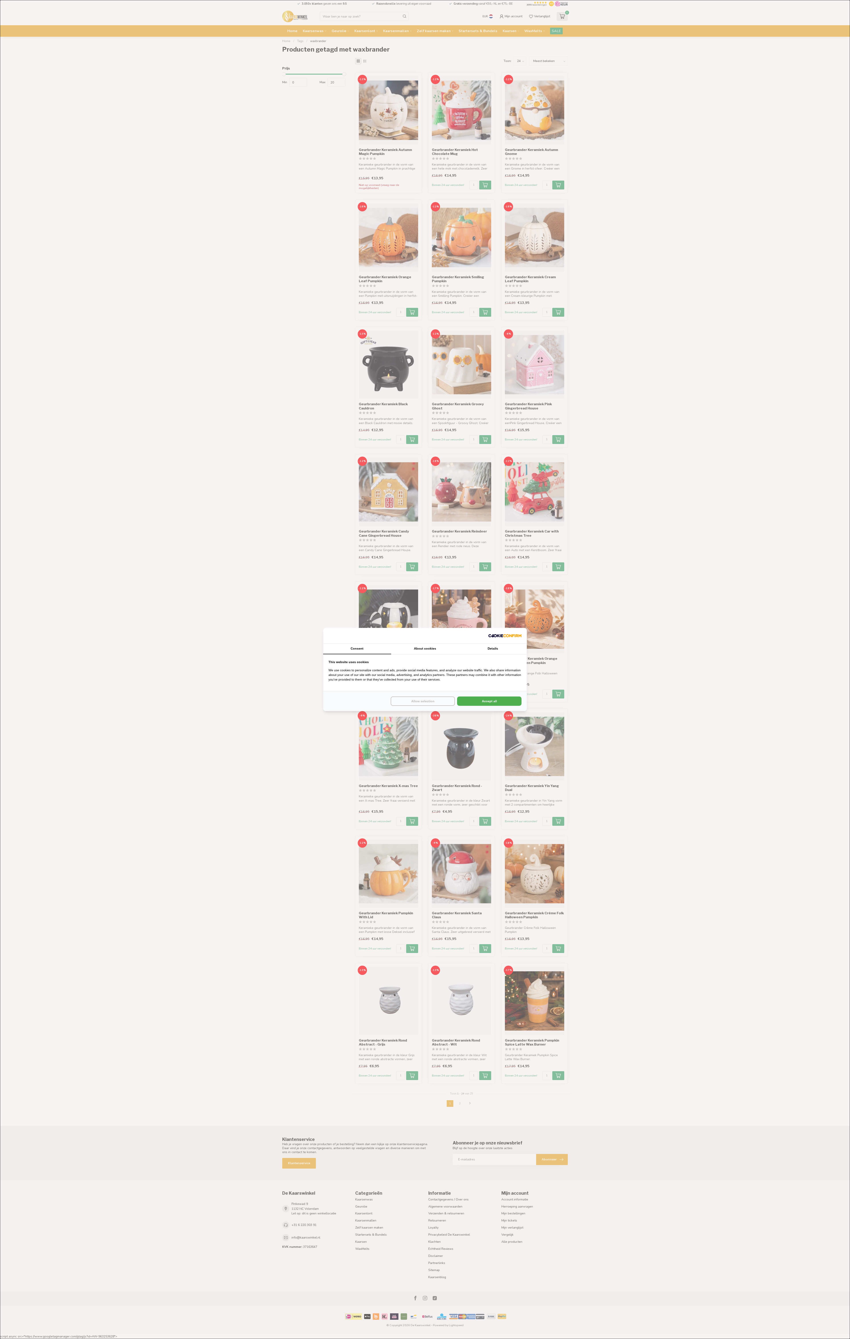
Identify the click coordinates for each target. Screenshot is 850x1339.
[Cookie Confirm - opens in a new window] (505, 635)
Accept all (489, 701)
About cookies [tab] (425, 648)
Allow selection (423, 701)
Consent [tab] (357, 648)
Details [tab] (493, 648)
